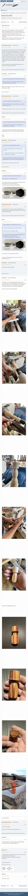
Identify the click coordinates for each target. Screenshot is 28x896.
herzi (4, 117)
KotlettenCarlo (6, 25)
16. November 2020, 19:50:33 (6, 221)
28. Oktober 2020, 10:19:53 (6, 172)
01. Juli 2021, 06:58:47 (5, 851)
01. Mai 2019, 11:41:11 (5, 27)
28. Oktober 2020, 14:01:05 (6, 206)
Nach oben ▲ (21, 893)
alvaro (4, 874)
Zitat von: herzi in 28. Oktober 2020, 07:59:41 (12, 145)
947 (4, 219)
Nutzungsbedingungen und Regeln (12, 893)
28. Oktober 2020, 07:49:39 (6, 98)
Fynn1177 (5, 850)
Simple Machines (17, 894)
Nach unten (3, 22)
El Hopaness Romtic (7, 45)
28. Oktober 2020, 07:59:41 (6, 118)
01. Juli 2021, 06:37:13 (5, 839)
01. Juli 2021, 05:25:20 (5, 824)
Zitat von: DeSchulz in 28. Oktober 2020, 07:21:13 (12, 101)
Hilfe (5, 893)
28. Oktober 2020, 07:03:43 (6, 47)
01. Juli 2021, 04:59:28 (5, 279)
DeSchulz (5, 73)
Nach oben (3, 885)
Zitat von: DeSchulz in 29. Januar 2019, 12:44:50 (12, 175)
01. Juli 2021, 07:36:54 (5, 876)
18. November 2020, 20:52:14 (6, 264)
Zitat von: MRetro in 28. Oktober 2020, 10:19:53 (12, 224)
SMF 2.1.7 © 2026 (11, 894)
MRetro (4, 170)
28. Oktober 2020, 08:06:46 (6, 142)
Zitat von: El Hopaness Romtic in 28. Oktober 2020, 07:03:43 (14, 78)
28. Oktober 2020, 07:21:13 (6, 75)
